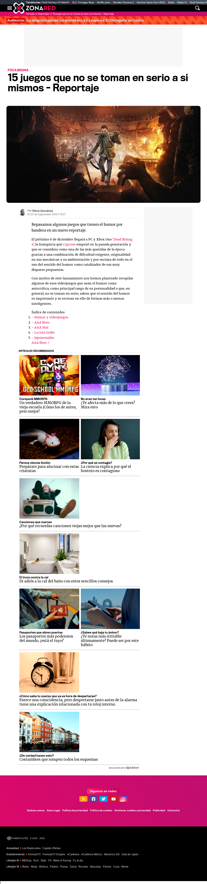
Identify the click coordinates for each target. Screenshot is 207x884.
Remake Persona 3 (123, 2)
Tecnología (93, 8)
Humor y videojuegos (51, 317)
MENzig (26, 860)
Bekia (25, 866)
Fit (49, 860)
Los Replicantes (31, 848)
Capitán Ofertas (51, 848)
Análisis (148, 8)
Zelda (171, 2)
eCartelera (73, 854)
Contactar (173, 810)
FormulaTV (34, 854)
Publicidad (159, 810)
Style (43, 860)
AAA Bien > (41, 343)
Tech (36, 860)
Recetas (83, 866)
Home (61, 8)
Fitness (107, 866)
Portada (30, 14)
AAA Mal (41, 327)
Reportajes (43, 14)
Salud (73, 866)
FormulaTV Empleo (54, 854)
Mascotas (95, 866)
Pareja (64, 866)
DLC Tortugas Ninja (83, 2)
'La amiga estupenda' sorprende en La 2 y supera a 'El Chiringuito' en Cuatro (75, 20)
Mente (124, 866)
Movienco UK (112, 854)
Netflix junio (103, 2)
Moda (34, 866)
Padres (54, 866)
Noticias (75, 8)
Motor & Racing (62, 860)
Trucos (163, 8)
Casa (116, 866)
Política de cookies (101, 810)
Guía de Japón (130, 854)
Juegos (133, 8)
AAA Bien (41, 322)
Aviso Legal (53, 810)
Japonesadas (44, 338)
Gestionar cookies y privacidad (132, 810)
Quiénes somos (36, 810)
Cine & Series (115, 8)
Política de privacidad (75, 810)
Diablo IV (182, 2)
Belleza (43, 866)
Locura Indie (44, 332)
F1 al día (78, 860)
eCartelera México (91, 854)
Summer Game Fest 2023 (151, 2)
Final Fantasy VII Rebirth (55, 2)
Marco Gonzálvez (42, 210)
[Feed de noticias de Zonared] (83, 799)
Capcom (69, 244)
